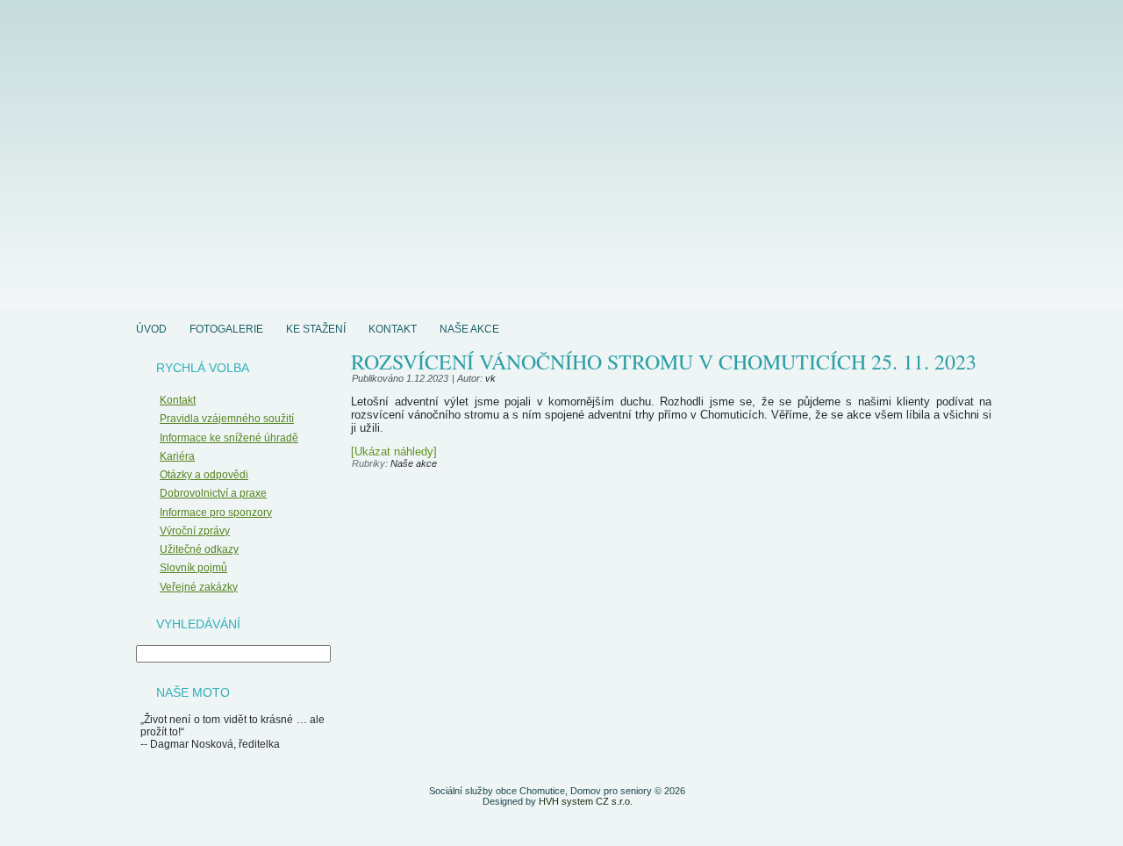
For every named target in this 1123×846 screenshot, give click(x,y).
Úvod (151, 329)
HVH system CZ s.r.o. (586, 801)
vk (490, 378)
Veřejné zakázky (199, 587)
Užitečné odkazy (199, 549)
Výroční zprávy (195, 531)
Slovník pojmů (193, 568)
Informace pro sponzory (216, 512)
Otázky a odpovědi (204, 475)
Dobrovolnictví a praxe (213, 493)
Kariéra (177, 456)
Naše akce (469, 329)
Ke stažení (316, 329)
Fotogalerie (226, 329)
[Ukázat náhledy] (394, 451)
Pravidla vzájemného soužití (227, 418)
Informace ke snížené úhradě (229, 438)
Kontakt (392, 329)
